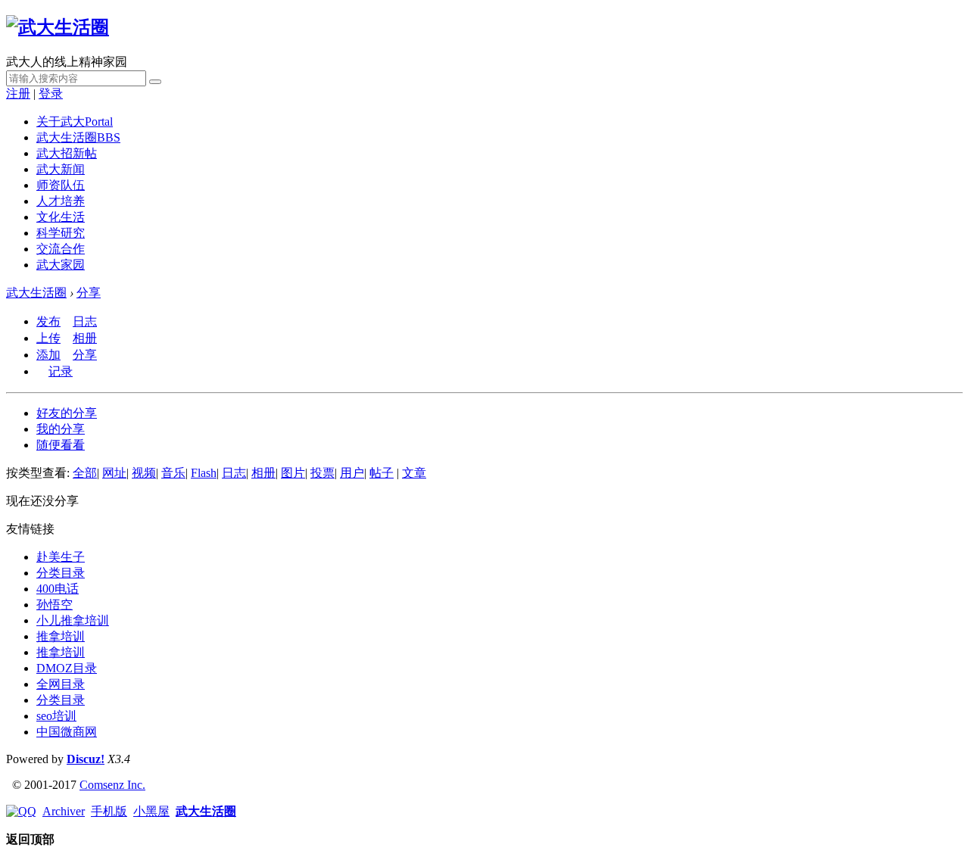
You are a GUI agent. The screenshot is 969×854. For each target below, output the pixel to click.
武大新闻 (60, 169)
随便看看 (60, 444)
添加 (48, 354)
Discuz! (85, 759)
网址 (114, 472)
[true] (155, 81)
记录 (60, 371)
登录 (51, 93)
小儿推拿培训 (72, 620)
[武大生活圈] (57, 27)
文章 (414, 472)
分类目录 (60, 572)
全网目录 (60, 684)
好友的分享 (66, 413)
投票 (322, 472)
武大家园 (60, 264)
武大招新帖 (66, 153)
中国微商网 (66, 731)
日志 (85, 321)
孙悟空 (54, 604)
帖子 (381, 472)
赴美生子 (60, 556)
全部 (85, 472)
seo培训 (56, 715)
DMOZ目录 (66, 668)
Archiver (63, 811)
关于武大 (74, 121)
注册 (18, 93)
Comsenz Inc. (112, 784)
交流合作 (60, 248)
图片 (293, 472)
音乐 (173, 472)
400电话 (57, 588)
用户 (352, 472)
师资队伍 (60, 185)
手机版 (109, 811)
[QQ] (21, 811)
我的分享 (60, 428)
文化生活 (60, 216)
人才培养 (60, 201)
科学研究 (60, 232)
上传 (48, 338)
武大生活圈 (78, 137)
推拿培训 (60, 636)
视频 (144, 472)
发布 (48, 321)
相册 (85, 338)
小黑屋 (151, 811)
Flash (204, 472)
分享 (88, 292)
